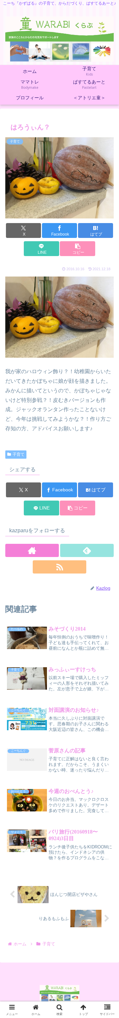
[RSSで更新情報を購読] (59, 567)
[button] (77, 248)
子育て (18, 454)
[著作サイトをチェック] (32, 550)
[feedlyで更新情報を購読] (87, 550)
